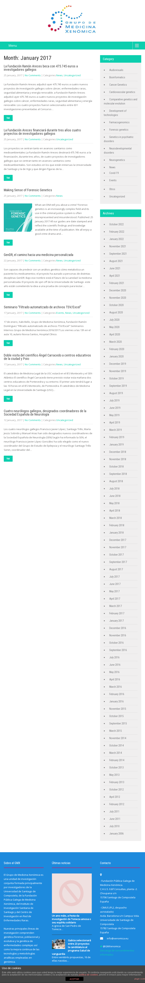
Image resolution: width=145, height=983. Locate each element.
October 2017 (116, 554)
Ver (8, 118)
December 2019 (117, 363)
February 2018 (116, 525)
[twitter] (101, 946)
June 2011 (114, 818)
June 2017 (114, 584)
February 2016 (116, 694)
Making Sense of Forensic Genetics (28, 190)
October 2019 (116, 378)
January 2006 (116, 833)
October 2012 (116, 789)
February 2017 (116, 613)
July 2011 (114, 811)
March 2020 (115, 341)
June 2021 (114, 268)
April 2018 (114, 510)
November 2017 (117, 547)
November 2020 (117, 297)
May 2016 (114, 672)
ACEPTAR (74, 979)
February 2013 (116, 782)
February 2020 (116, 349)
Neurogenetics (117, 159)
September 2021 (118, 253)
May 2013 (114, 774)
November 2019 (117, 371)
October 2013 (116, 767)
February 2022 (116, 231)
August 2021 (116, 261)
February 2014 (116, 760)
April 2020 (114, 334)
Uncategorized (72, 75)
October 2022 (116, 224)
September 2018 (118, 473)
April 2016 (114, 679)
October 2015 (116, 716)
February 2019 (116, 437)
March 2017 (115, 606)
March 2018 (115, 517)
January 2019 (116, 444)
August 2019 (116, 393)
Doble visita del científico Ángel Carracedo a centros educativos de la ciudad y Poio (47, 357)
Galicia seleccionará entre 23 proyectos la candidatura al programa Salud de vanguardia (71, 947)
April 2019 (114, 422)
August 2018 (116, 481)
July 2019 (114, 400)
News (59, 75)
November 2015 (117, 708)
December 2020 (117, 290)
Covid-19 (114, 172)
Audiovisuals (116, 70)
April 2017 (114, 598)
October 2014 (116, 745)
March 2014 (115, 752)
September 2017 (118, 561)
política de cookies (88, 974)
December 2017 (117, 539)
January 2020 (116, 356)
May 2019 (114, 415)
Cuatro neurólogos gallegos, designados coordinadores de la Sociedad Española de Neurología (45, 412)
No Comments (33, 75)
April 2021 (114, 275)
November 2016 (117, 635)
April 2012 (114, 796)
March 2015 (115, 730)
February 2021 (116, 283)
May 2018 (114, 503)
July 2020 (114, 319)
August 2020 (116, 312)
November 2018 (117, 459)
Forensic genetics (118, 129)
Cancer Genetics (118, 84)
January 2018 (116, 532)
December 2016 (117, 628)
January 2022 (116, 239)
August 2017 (116, 569)
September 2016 (118, 650)
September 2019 (118, 385)
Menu (12, 45)
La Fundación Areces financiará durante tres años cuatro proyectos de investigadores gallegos (42, 132)
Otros (112, 189)
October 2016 (116, 642)
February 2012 (116, 804)
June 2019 (114, 407)
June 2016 (114, 664)
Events (60, 312)
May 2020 (114, 327)
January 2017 (116, 620)
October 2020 (116, 305)
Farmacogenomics (119, 122)
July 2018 (114, 488)
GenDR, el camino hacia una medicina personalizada (38, 255)
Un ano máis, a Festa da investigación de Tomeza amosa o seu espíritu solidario (71, 919)
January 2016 (116, 701)
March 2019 (115, 429)
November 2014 (117, 738)
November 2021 (117, 246)
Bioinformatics (117, 77)
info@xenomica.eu (117, 938)
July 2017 (114, 576)
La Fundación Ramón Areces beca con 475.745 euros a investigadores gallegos (41, 68)
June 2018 (114, 495)
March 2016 (115, 686)
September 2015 (118, 723)
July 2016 (114, 657)
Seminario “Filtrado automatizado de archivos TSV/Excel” (42, 307)
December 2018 (117, 451)
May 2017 (114, 591)
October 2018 (116, 466)
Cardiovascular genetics (122, 92)
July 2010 (114, 826)
